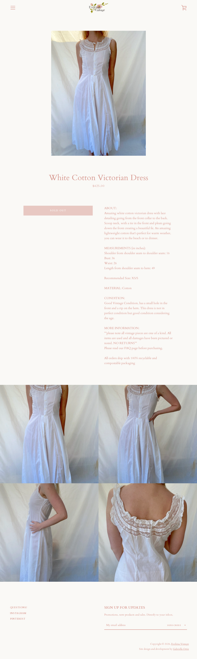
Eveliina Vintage (180, 644)
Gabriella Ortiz (181, 649)
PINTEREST (17, 618)
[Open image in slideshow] (98, 93)
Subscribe (174, 625)
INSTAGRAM (18, 613)
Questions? (18, 607)
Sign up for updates (124, 607)
